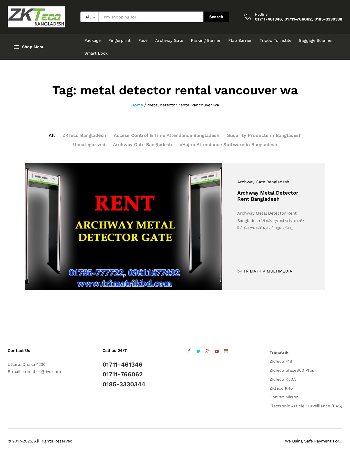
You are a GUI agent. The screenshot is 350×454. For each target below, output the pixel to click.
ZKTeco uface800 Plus (292, 370)
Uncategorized (89, 144)
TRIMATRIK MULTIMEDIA (267, 271)
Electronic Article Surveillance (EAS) (306, 405)
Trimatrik (279, 352)
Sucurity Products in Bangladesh (264, 135)
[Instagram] (226, 352)
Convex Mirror (284, 397)
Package (92, 40)
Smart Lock (96, 53)
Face (143, 40)
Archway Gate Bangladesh (142, 144)
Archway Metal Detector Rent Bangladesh (267, 196)
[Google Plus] (207, 352)
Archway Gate (169, 40)
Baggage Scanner (316, 40)
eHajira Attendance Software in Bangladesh (228, 144)
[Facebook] (189, 352)
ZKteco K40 (281, 388)
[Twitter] (198, 352)
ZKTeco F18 (281, 361)
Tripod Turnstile (275, 40)
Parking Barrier (206, 40)
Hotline (261, 14)
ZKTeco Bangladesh (84, 135)
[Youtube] (216, 352)
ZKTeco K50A (283, 379)
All (52, 135)
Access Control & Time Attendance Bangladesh (166, 135)
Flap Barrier (240, 40)
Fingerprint (119, 40)
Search (216, 16)
